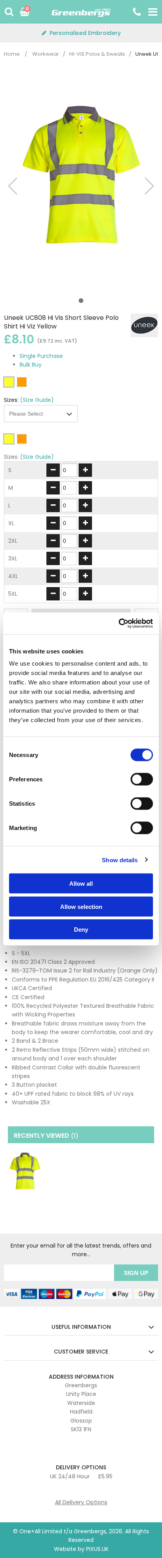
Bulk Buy (31, 365)
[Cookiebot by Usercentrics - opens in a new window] (118, 623)
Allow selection (81, 906)
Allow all (81, 883)
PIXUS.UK (97, 1549)
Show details (120, 859)
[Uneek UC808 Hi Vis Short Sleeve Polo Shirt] (25, 1171)
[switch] (142, 779)
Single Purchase (41, 356)
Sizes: (11, 400)
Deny (81, 929)
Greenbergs (81, 15)
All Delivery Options (81, 1502)
